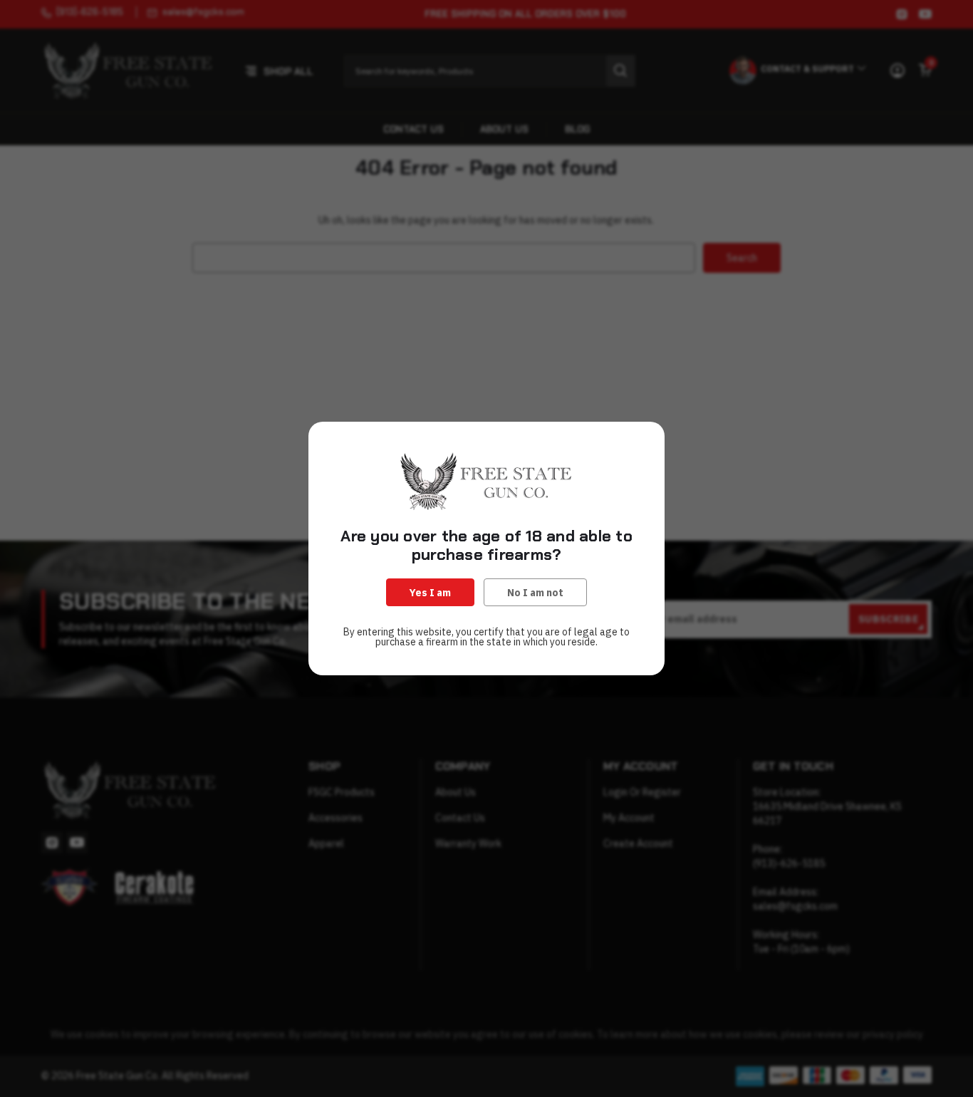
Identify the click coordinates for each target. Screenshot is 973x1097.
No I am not (535, 592)
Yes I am (430, 592)
